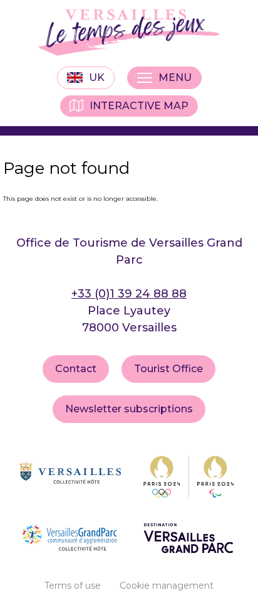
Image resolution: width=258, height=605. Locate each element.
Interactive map (139, 106)
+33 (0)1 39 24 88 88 (129, 294)
